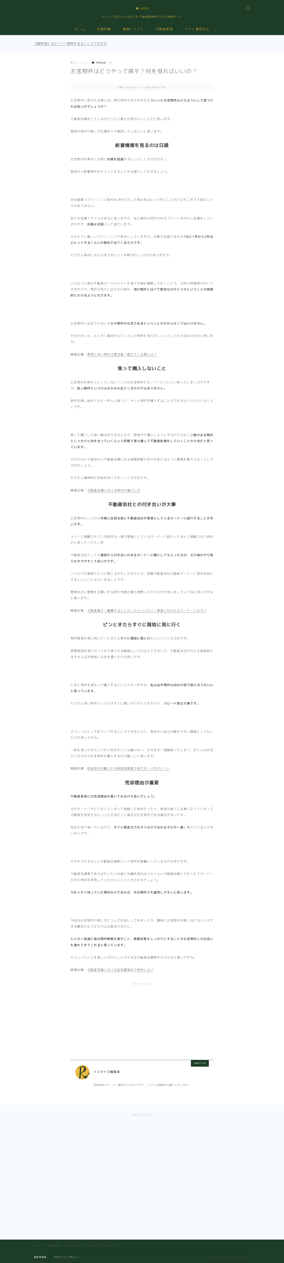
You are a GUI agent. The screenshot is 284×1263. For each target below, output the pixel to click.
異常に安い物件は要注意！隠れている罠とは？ (122, 354)
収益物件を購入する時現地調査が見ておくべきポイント (128, 768)
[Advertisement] (142, 1017)
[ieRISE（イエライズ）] (142, 8)
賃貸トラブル (133, 29)
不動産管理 (164, 29)
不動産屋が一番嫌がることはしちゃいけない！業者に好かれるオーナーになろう (147, 610)
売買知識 (104, 29)
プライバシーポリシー (66, 1257)
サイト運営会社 (197, 29)
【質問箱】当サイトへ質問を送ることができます (70, 43)
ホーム (80, 29)
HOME (38, 1245)
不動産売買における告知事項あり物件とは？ (120, 970)
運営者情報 (40, 1257)
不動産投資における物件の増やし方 (113, 490)
